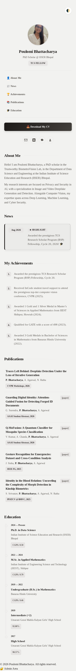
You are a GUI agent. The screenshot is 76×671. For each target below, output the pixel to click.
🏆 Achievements (16, 94)
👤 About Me (14, 77)
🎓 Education (14, 110)
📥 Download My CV (38, 126)
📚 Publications (15, 102)
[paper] (65, 398)
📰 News (11, 86)
